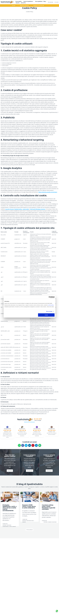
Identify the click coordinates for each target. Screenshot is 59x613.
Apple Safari (26, 209)
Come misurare (49, 470)
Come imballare (29, 470)
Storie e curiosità (12, 526)
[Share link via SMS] (39, 445)
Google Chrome (9, 209)
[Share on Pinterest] (33, 445)
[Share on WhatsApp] (19, 445)
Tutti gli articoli (29, 529)
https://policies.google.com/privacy (47, 192)
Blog (45, 1)
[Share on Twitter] (26, 445)
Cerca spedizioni (39, 1)
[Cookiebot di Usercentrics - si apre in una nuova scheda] (49, 297)
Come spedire (18, 1)
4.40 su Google (37, 420)
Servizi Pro (23, 2)
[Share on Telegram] (36, 445)
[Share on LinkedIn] (29, 445)
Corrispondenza (6, 526)
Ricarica (17, 2)
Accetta (46, 314)
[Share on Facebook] (22, 445)
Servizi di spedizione (28, 1)
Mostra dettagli (49, 311)
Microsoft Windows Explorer (37, 209)
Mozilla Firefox (18, 209)
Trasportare (9, 525)
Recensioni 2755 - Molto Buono (29, 421)
